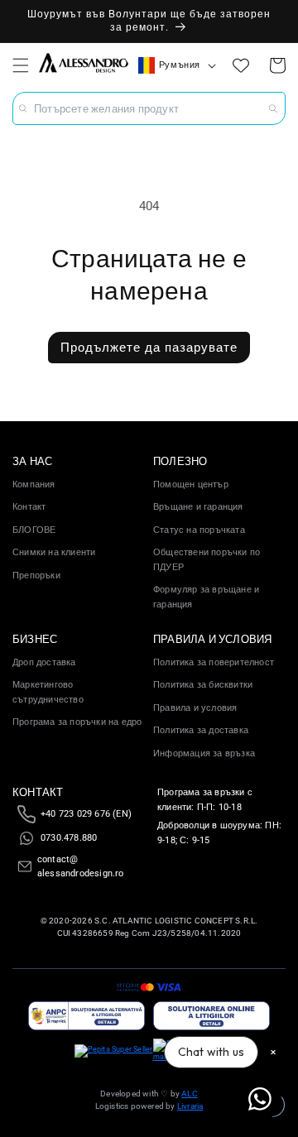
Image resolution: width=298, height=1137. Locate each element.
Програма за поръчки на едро (77, 722)
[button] (20, 65)
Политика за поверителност (213, 662)
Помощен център (190, 484)
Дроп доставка (44, 662)
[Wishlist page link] (241, 65)
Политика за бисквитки (202, 684)
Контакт (29, 506)
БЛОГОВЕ (33, 530)
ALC (189, 1093)
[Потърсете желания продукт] (273, 108)
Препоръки (36, 575)
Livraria (190, 1106)
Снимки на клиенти (53, 552)
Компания (33, 484)
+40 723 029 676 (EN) (86, 813)
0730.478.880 (69, 837)
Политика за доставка (200, 730)
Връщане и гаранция (198, 506)
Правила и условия (195, 708)
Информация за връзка (204, 753)
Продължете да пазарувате (149, 347)
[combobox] (149, 108)
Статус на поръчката (199, 530)
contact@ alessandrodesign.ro (80, 867)
